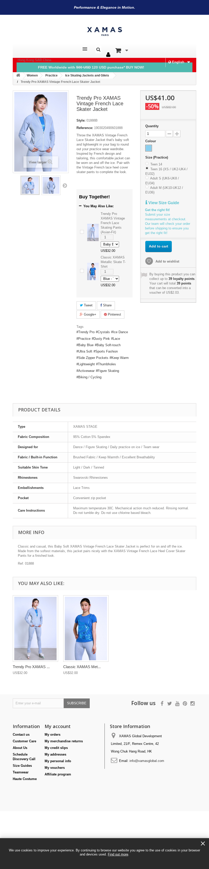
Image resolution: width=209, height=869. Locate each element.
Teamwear (21, 772)
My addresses (55, 754)
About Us (20, 748)
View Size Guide (163, 203)
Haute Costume (25, 779)
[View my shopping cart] (121, 50)
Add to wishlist (166, 261)
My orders (52, 734)
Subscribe (76, 703)
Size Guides (22, 766)
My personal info (58, 761)
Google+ (89, 314)
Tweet (88, 305)
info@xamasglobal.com (146, 761)
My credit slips (56, 748)
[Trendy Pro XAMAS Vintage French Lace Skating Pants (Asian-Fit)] (93, 232)
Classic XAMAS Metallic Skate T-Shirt (113, 261)
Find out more (118, 854)
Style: (80, 120)
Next (64, 185)
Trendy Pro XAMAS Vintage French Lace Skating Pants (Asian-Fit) (113, 223)
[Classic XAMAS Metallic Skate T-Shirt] (93, 271)
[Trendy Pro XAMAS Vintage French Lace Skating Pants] (35, 628)
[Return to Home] (18, 75)
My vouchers (55, 768)
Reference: (84, 128)
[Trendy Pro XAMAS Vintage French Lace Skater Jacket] (30, 185)
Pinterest (114, 314)
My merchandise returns (64, 741)
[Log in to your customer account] (108, 54)
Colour (151, 141)
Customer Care (24, 741)
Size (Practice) (157, 157)
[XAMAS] (104, 31)
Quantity (152, 126)
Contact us (21, 734)
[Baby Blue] (148, 148)
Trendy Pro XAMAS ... (31, 667)
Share (107, 305)
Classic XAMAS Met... (82, 667)
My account (58, 726)
